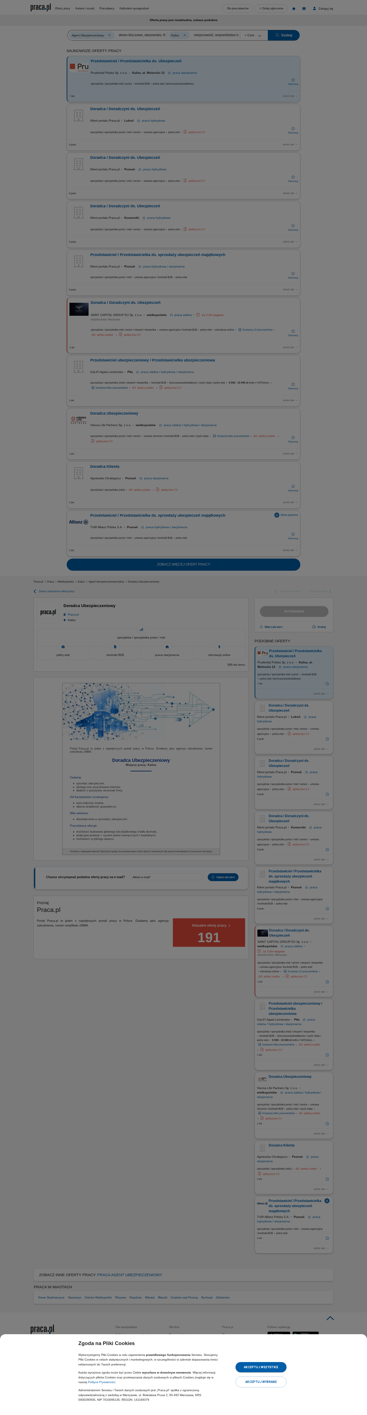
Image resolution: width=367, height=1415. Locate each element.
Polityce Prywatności (101, 1382)
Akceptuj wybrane (261, 1382)
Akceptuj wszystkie (261, 1367)
